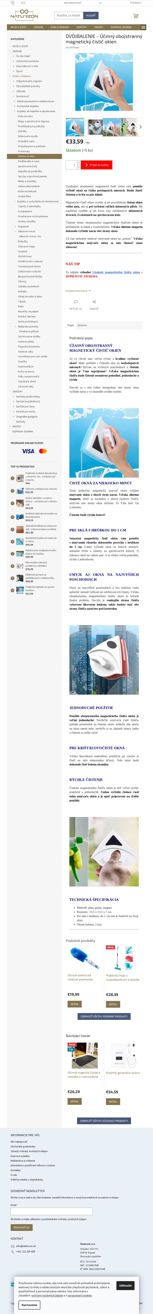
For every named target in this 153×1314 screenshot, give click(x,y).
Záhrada (20, 91)
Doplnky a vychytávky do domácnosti (38, 201)
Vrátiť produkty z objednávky (27, 1180)
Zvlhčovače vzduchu (29, 271)
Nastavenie (29, 1305)
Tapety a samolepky (29, 206)
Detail (75, 1101)
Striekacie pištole (29, 331)
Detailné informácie (76, 291)
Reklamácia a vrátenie (23, 1161)
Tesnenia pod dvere (29, 266)
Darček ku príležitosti (28, 401)
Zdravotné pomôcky (27, 61)
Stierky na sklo (26, 156)
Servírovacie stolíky (29, 336)
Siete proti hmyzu (28, 322)
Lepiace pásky (26, 341)
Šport (19, 71)
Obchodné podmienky (23, 1147)
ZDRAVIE (17, 51)
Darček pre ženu (25, 406)
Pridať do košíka (99, 164)
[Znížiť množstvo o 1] (79, 167)
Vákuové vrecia (26, 231)
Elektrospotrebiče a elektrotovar (35, 101)
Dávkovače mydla (28, 136)
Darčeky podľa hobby (28, 397)
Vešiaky (22, 291)
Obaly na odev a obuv (30, 296)
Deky (21, 306)
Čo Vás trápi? (23, 56)
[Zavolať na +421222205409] (16, 2)
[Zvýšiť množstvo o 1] (79, 163)
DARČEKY (18, 392)
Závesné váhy (26, 387)
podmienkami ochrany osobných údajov (64, 1219)
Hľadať (91, 15)
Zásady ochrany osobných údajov (29, 1151)
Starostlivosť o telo (27, 66)
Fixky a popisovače (28, 376)
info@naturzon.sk (26, 1246)
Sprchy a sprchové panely (32, 176)
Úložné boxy (25, 256)
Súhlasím (125, 1286)
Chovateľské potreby (28, 86)
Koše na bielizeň (27, 191)
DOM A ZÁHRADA (22, 76)
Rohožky (23, 241)
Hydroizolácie (25, 367)
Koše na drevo (26, 372)
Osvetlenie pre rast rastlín (32, 356)
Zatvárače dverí (27, 381)
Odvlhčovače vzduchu (30, 261)
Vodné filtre (24, 196)
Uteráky (22, 131)
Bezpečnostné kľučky (30, 276)
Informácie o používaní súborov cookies (33, 1165)
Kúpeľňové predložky (30, 171)
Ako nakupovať (73, 3)
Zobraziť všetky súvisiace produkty (104, 1120)
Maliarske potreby (28, 327)
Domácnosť (22, 96)
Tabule (22, 302)
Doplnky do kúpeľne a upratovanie (36, 111)
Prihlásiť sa (22, 1227)
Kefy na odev (25, 116)
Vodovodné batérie (29, 186)
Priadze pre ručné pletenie (33, 216)
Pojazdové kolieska (29, 347)
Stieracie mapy (26, 246)
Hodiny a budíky (27, 221)
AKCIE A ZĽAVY (20, 46)
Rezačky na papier (28, 311)
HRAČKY (17, 426)
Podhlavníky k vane (28, 161)
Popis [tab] (71, 325)
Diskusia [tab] (82, 325)
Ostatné (22, 251)
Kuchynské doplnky (28, 106)
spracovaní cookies (80, 1295)
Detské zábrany (27, 316)
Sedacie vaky (25, 352)
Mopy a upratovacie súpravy (34, 121)
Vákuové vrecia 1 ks (30, 236)
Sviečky (22, 361)
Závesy (22, 281)
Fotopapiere (25, 211)
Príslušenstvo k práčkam (32, 146)
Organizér (23, 226)
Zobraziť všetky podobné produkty (104, 1016)
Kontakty (16, 1170)
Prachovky (24, 151)
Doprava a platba (20, 1156)
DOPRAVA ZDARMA (23, 432)
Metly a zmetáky (27, 181)
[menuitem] (18, 27)
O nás (14, 1175)
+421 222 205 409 (25, 1251)
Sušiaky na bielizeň (28, 286)
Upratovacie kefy (27, 166)
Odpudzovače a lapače (29, 81)
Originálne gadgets (27, 417)
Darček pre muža (25, 412)
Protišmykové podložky (31, 126)
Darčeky (20, 422)
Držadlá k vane (26, 141)
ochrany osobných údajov (47, 1295)
